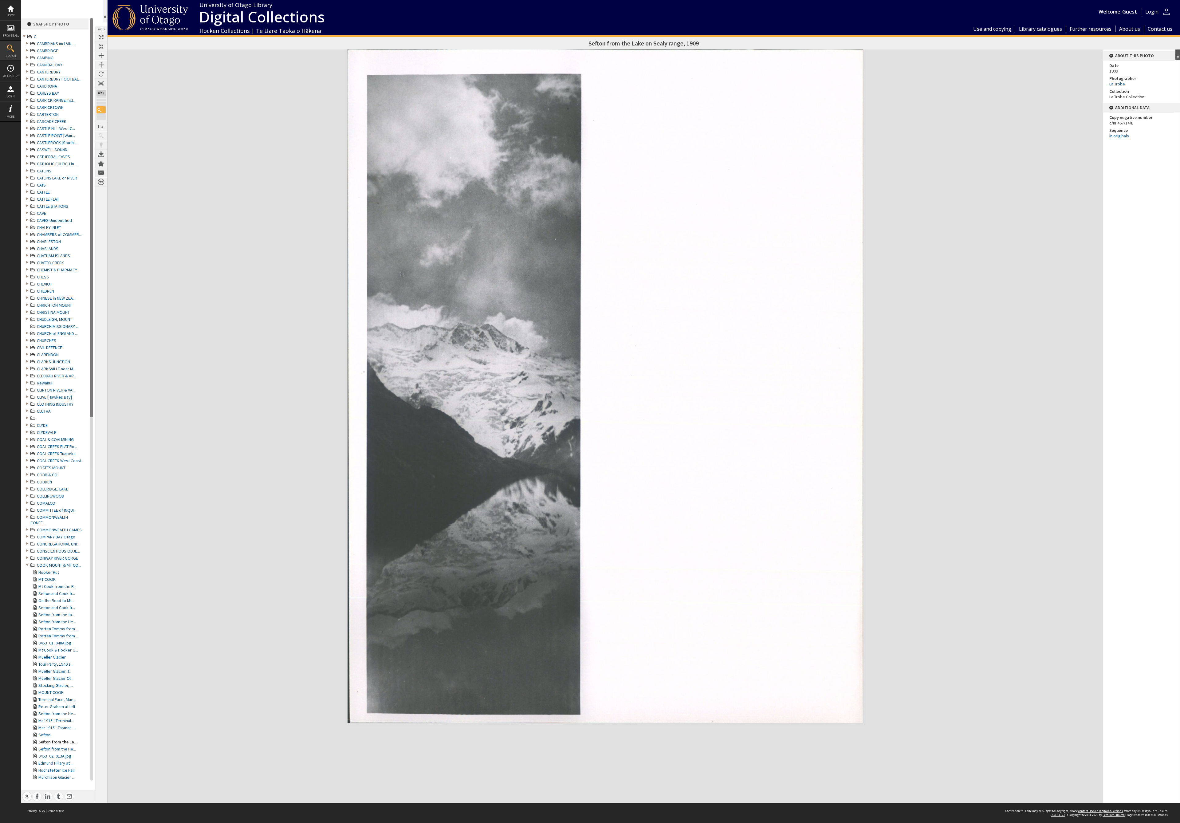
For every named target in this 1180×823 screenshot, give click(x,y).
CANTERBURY (49, 72)
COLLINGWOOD (50, 496)
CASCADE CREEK (51, 121)
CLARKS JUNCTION (53, 361)
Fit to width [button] (101, 55)
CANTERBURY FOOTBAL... (59, 79)
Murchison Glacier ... (56, 777)
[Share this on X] (27, 793)
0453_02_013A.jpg (54, 756)
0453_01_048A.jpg (54, 643)
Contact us (1160, 29)
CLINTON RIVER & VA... (56, 390)
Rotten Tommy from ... (58, 629)
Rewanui (44, 383)
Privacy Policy (36, 811)
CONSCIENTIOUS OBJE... (58, 551)
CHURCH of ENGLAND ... (57, 333)
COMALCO (46, 503)
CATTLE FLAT (48, 199)
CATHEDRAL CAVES (53, 156)
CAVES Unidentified (54, 220)
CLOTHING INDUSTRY (55, 404)
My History (10, 76)
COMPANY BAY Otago (56, 537)
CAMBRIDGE (47, 50)
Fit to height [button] (101, 64)
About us (1129, 29)
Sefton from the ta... (56, 614)
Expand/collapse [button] (1177, 54)
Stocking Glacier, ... (55, 685)
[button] (101, 109)
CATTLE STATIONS (52, 206)
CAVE (41, 213)
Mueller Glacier (52, 657)
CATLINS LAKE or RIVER (57, 178)
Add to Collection (101, 163)
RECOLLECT (1058, 815)
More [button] (10, 117)
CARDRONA (47, 86)
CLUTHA (44, 411)
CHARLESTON (49, 241)
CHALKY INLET (49, 227)
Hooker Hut (48, 572)
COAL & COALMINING (55, 439)
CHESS (43, 277)
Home (11, 15)
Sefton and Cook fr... (56, 593)
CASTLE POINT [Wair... (56, 135)
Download (101, 154)
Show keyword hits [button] (101, 135)
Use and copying (992, 29)
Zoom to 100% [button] (101, 83)
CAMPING (45, 58)
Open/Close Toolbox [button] (105, 11)
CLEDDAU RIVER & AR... (57, 376)
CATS (41, 185)
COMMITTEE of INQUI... (57, 510)
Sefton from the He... (57, 621)
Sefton (44, 735)
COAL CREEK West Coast (59, 460)
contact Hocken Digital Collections (1100, 811)
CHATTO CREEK (50, 263)
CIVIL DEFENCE (49, 347)
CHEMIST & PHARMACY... (58, 270)
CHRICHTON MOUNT (54, 305)
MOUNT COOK (51, 692)
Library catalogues (1040, 29)
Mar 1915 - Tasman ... (56, 727)
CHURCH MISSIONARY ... (58, 326)
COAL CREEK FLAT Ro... (57, 446)
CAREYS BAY (48, 93)
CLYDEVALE (46, 432)
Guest (1129, 11)
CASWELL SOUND (52, 149)
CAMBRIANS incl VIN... (55, 43)
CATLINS (44, 171)
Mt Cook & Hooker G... (58, 650)
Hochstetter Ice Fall (56, 770)
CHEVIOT (44, 284)
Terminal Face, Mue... (57, 699)
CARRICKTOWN (50, 107)
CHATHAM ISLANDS (53, 255)
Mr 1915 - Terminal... (56, 720)
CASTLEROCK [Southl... (57, 142)
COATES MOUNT (51, 468)
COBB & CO (47, 475)
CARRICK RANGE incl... (56, 100)
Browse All (10, 35)
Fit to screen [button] (101, 46)
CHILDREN (45, 291)
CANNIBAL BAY (49, 65)
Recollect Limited (1114, 815)
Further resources (1090, 29)
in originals (1119, 136)
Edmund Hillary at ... (55, 763)
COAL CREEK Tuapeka (56, 453)
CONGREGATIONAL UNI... (58, 544)
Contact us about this (101, 172)
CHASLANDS (47, 248)
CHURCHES (46, 340)
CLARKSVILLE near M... (56, 369)
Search (11, 56)
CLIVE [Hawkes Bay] (54, 397)
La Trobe (1117, 84)
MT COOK (47, 579)
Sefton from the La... (58, 742)
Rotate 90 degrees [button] (101, 74)
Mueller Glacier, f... (55, 671)
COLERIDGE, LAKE (52, 489)
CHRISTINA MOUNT (53, 312)
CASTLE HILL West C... (56, 128)
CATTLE (43, 192)
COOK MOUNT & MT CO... (59, 565)
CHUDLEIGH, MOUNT (54, 319)
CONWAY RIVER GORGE (57, 558)
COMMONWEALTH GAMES (59, 530)
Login (11, 96)
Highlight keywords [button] (101, 145)
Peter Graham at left (56, 706)
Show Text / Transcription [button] (101, 126)
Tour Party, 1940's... (55, 664)
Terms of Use (55, 811)
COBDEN (44, 482)
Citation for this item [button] (101, 182)
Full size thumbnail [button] (101, 37)
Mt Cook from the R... (57, 586)
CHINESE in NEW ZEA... (56, 298)
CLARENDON (48, 354)
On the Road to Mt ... (56, 600)
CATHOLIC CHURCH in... (57, 164)
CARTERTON (48, 114)
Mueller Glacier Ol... (55, 678)
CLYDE (42, 425)
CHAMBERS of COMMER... (59, 234)
